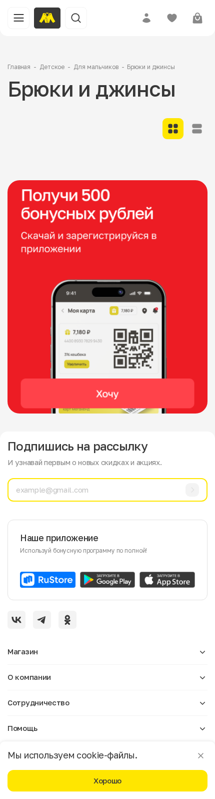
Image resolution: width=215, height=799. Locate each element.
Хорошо (108, 780)
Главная (19, 67)
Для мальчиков (96, 67)
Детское (52, 67)
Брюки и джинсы (150, 67)
